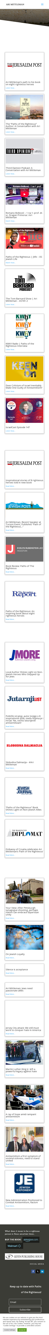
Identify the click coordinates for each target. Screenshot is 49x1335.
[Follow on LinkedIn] (42, 1271)
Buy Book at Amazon (30, 1240)
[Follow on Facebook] (33, 1271)
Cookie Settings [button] (9, 1330)
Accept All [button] (22, 1330)
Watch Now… (11, 221)
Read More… (10, 486)
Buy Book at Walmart (14, 1246)
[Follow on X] (38, 1271)
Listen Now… (10, 88)
